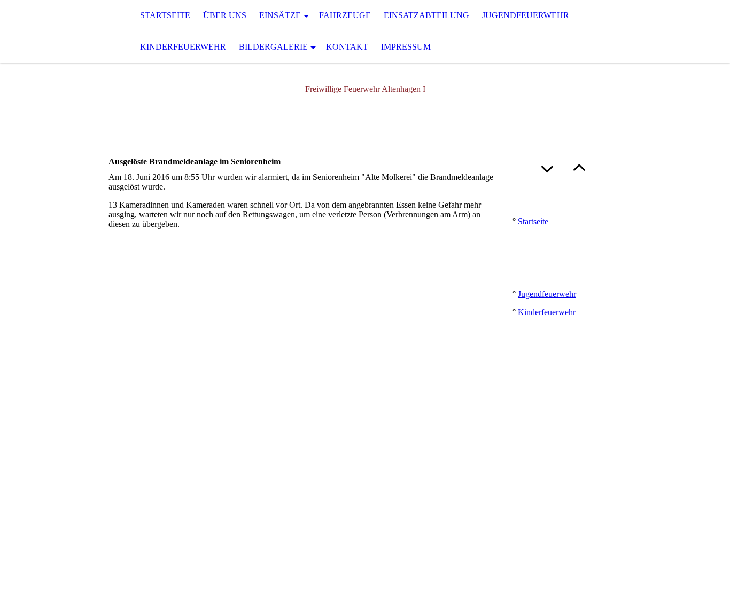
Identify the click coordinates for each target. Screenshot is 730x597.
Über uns (224, 15)
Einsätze (280, 15)
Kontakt (347, 46)
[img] (53, 31)
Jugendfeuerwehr (525, 15)
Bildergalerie (273, 46)
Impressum (406, 46)
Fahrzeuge (345, 15)
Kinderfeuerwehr (183, 46)
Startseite (165, 15)
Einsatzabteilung (426, 15)
